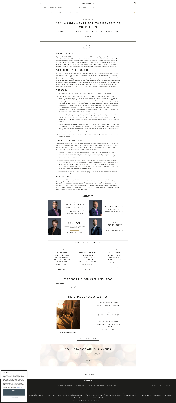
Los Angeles (69, 207)
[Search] (135, 3)
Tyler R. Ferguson (99, 32)
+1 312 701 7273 (118, 209)
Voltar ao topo (88, 375)
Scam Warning (90, 385)
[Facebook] (89, 48)
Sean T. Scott (114, 32)
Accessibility (100, 385)
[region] (14, 386)
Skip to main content (7, 1)
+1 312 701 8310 (118, 228)
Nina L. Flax (70, 32)
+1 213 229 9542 (78, 207)
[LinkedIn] (84, 48)
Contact (109, 385)
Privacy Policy (79, 385)
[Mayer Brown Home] (88, 3)
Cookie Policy (19, 387)
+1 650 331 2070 (74, 230)
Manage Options (14, 397)
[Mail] (86, 48)
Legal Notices (68, 385)
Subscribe (88, 360)
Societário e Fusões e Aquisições (66, 287)
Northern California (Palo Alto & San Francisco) (74, 210)
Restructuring (61, 290)
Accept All (14, 390)
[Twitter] (92, 48)
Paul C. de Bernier (83, 32)
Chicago (109, 209)
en (134, 12)
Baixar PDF (88, 36)
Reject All (14, 393)
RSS (115, 385)
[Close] (25, 372)
